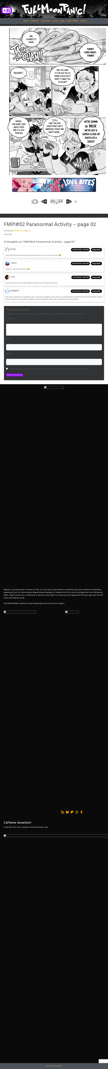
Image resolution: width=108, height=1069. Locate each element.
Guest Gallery (72, 21)
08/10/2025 (19, 231)
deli (29, 231)
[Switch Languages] (6, 10)
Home (26, 21)
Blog (62, 21)
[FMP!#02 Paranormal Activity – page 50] (76, 201)
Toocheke (58, 1066)
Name (8, 339)
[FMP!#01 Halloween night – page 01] (35, 201)
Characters (45, 21)
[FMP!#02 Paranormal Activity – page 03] (69, 201)
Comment (10, 318)
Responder (96, 249)
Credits (83, 21)
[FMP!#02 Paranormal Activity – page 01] (44, 201)
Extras (55, 21)
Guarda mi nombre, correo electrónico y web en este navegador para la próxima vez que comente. (48, 369)
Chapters (35, 21)
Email (8, 353)
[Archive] (56, 201)
